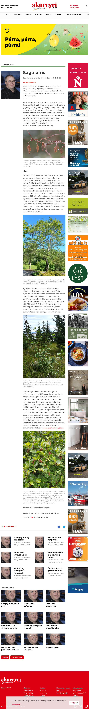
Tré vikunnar (17, 657)
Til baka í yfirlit (8, 527)
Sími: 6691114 (6, 688)
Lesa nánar (15, 705)
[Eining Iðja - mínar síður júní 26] (78, 248)
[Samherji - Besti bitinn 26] (78, 354)
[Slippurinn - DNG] (78, 580)
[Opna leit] (86, 5)
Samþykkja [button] (74, 703)
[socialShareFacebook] (58, 527)
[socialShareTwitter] (64, 527)
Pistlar (5, 657)
